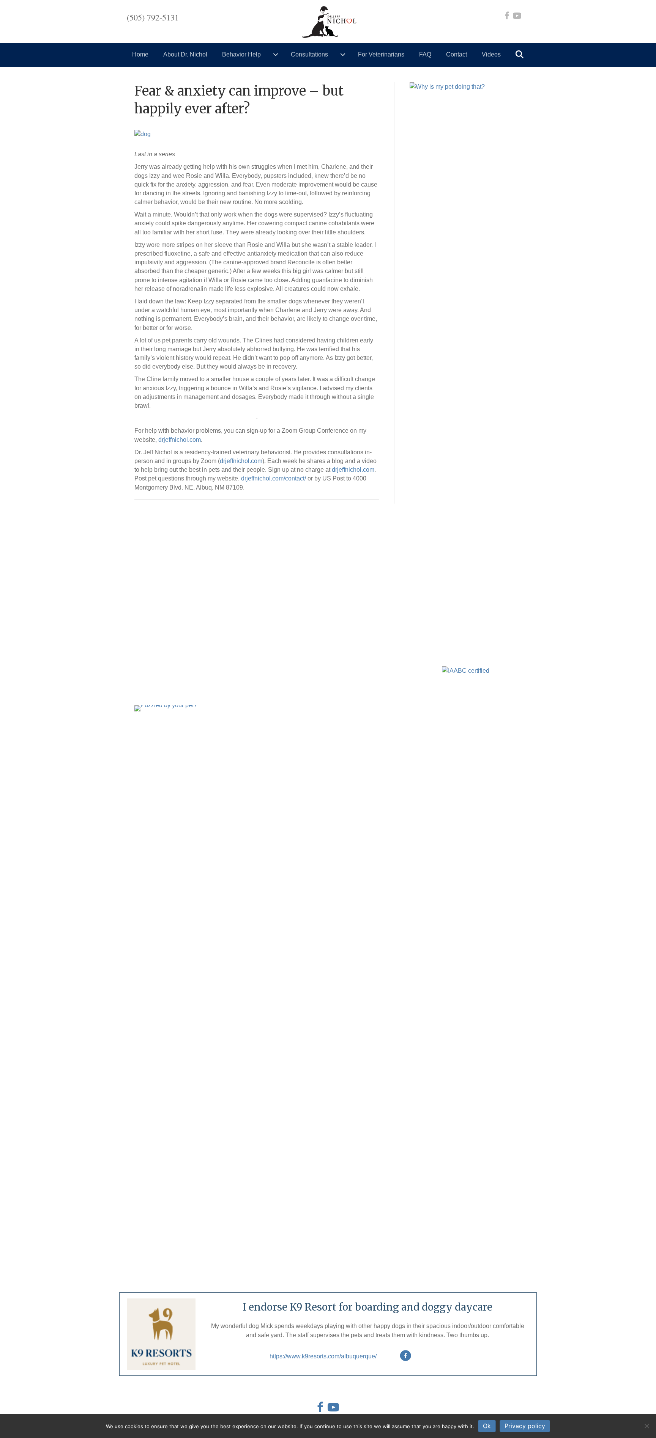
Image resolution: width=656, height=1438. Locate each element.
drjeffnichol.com (179, 439)
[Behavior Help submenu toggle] (275, 55)
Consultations (309, 54)
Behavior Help (241, 54)
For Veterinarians (381, 54)
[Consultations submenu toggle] (342, 55)
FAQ (425, 54)
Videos (491, 54)
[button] (521, 55)
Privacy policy (525, 1426)
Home (140, 54)
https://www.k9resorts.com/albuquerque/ (323, 1356)
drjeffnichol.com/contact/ (273, 478)
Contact (456, 54)
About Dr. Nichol (185, 54)
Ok (487, 1426)
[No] (646, 1426)
